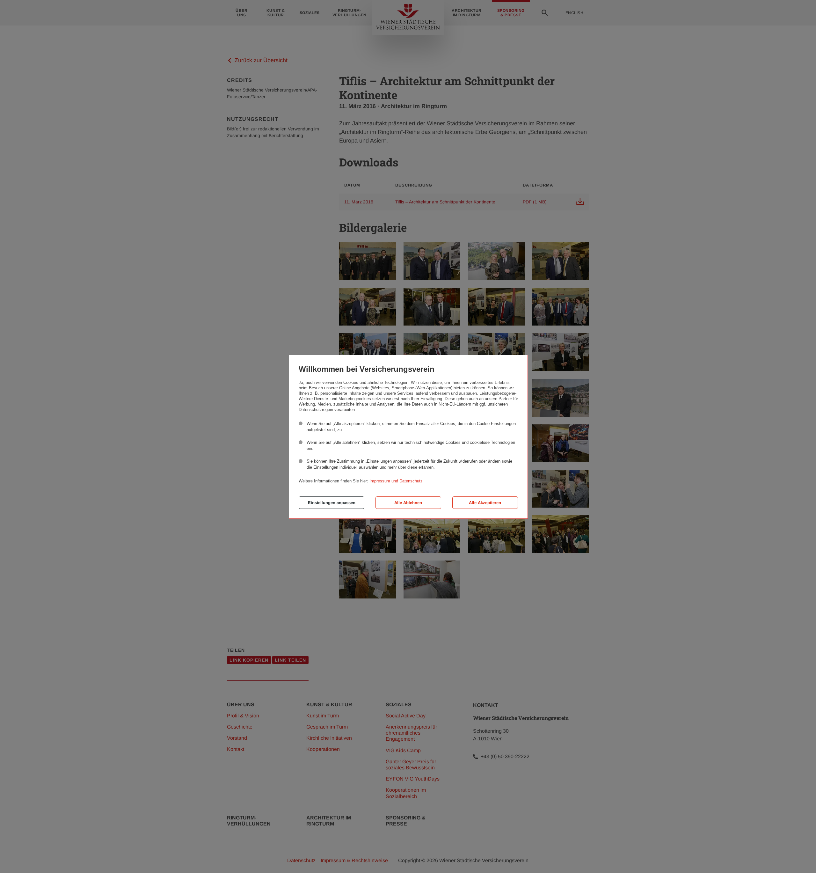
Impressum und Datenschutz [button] (396, 481)
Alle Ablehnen (408, 502)
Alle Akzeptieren (485, 502)
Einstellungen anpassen (331, 502)
